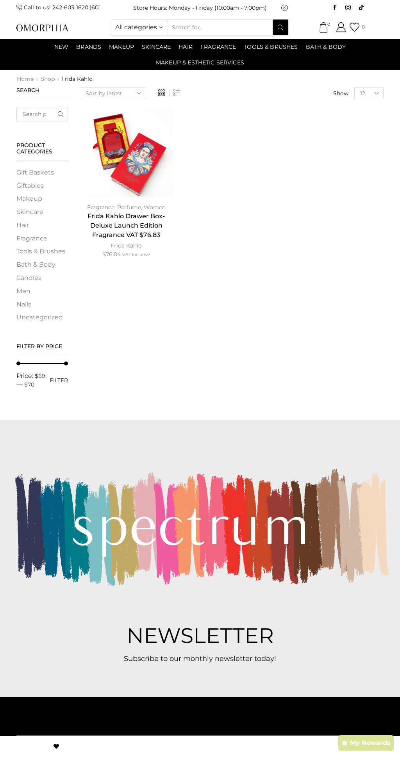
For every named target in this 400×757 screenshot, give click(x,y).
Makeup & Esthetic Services (200, 62)
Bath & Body (326, 46)
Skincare (29, 212)
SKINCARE (156, 46)
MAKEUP (121, 46)
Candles (28, 277)
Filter (59, 380)
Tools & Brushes (271, 46)
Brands (88, 46)
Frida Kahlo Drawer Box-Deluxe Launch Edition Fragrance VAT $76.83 (126, 225)
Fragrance (218, 46)
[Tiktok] (361, 8)
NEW (61, 46)
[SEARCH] (61, 114)
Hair (186, 46)
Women (155, 207)
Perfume (129, 207)
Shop (48, 78)
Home (25, 78)
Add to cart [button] (126, 153)
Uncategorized (39, 317)
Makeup (29, 198)
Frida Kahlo (126, 245)
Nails (23, 304)
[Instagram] (348, 8)
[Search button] (280, 27)
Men (23, 291)
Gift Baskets (35, 172)
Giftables (30, 185)
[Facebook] (335, 8)
